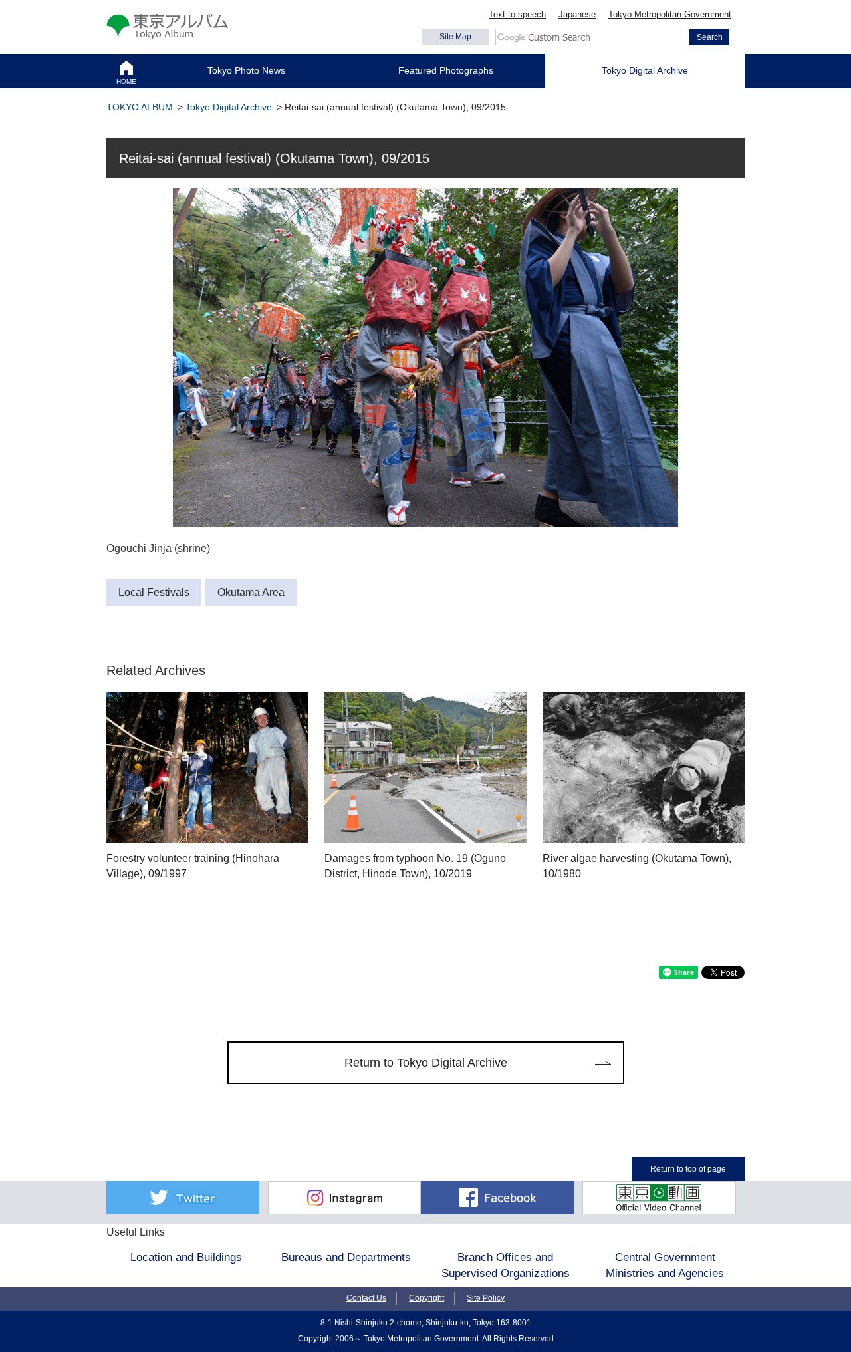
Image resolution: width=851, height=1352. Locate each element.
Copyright (426, 1298)
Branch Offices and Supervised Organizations (505, 1265)
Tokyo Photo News (246, 70)
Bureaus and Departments (346, 1257)
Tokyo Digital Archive (645, 70)
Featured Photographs (445, 70)
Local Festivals (153, 592)
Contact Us (366, 1298)
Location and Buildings (186, 1257)
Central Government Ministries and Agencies (665, 1265)
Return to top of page (688, 1169)
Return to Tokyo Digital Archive (425, 1062)
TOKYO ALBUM (139, 107)
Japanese (577, 14)
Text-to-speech (517, 14)
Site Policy (486, 1298)
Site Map (455, 36)
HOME (126, 81)
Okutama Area (251, 592)
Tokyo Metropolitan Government (669, 14)
